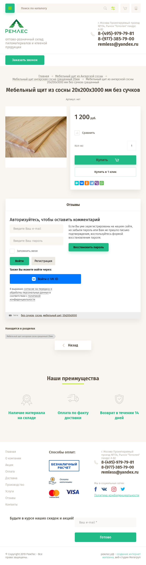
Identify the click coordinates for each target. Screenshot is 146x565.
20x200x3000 (69, 315)
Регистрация (43, 261)
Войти (19, 261)
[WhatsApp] (102, 183)
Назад (73, 345)
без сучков (27, 315)
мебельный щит (52, 315)
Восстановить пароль (88, 247)
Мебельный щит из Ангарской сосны (79, 76)
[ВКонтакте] (82, 183)
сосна (38, 315)
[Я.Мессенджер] (77, 183)
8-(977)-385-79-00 (116, 39)
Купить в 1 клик (105, 172)
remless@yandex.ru (118, 44)
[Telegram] (92, 183)
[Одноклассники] (87, 183)
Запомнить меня (27, 250)
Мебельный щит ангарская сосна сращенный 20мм (46, 79)
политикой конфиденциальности (25, 297)
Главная (43, 76)
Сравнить (88, 132)
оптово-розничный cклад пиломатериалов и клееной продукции (26, 43)
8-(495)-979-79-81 (116, 33)
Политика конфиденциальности (116, 495)
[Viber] (97, 183)
